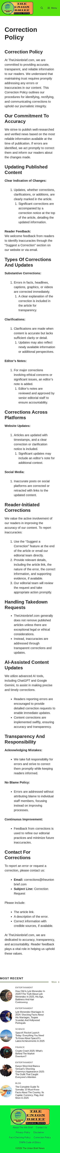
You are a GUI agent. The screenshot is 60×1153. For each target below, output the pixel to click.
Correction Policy (42, 1137)
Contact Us (41, 1127)
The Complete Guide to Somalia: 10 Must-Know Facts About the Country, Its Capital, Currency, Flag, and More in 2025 (29, 1092)
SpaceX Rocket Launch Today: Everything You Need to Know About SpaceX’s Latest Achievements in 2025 (29, 1036)
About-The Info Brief (23, 1127)
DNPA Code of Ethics (30, 1142)
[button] (41, 8)
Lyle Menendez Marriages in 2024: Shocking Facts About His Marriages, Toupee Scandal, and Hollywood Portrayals (29, 1017)
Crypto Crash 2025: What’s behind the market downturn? (29, 1053)
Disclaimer (38, 1132)
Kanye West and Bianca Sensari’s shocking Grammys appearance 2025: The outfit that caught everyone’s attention (29, 1071)
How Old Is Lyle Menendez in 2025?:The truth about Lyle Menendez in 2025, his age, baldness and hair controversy (30, 996)
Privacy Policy (23, 1132)
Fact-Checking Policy (20, 1137)
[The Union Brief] (17, 8)
